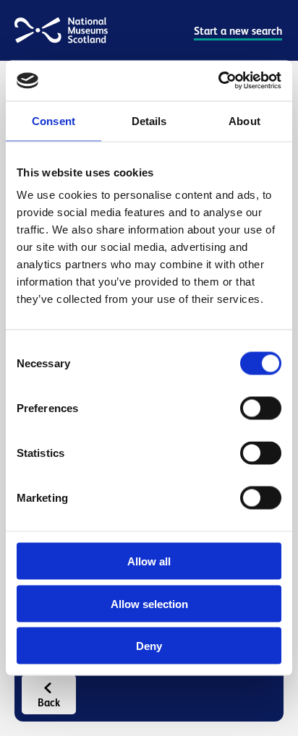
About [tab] (244, 120)
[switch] (260, 408)
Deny (149, 646)
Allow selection (149, 603)
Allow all (149, 561)
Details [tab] (149, 120)
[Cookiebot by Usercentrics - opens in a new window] (218, 81)
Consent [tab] (53, 120)
